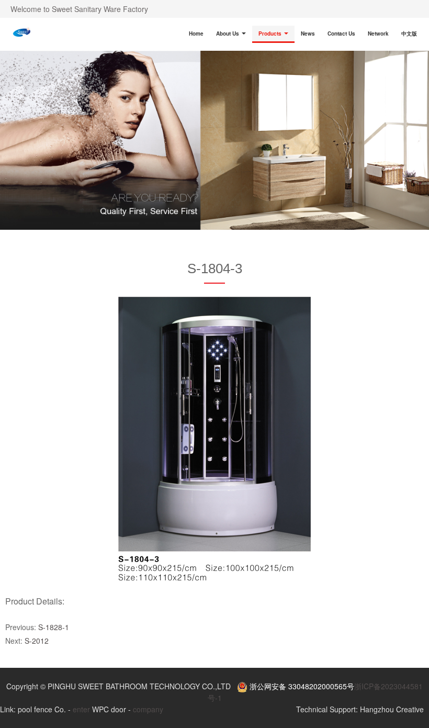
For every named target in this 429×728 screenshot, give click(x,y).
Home (196, 33)
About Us (228, 33)
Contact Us (341, 33)
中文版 (409, 33)
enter (81, 709)
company (148, 709)
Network (378, 33)
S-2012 (37, 640)
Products (270, 33)
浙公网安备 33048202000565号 (300, 686)
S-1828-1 (53, 627)
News (308, 33)
